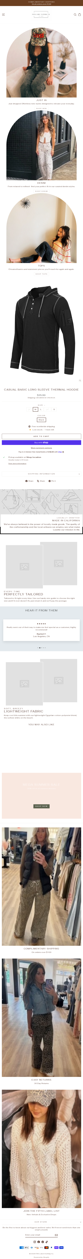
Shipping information (41, 474)
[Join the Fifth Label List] (41, 1149)
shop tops (41, 274)
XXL (47, 409)
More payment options (41, 448)
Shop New (41, 108)
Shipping (31, 398)
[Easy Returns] (41, 1018)
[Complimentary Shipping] (41, 886)
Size (41, 405)
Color (41, 416)
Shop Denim (41, 191)
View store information (17, 463)
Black (41, 420)
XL (29, 409)
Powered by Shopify (41, 1257)
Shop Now (41, 806)
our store (41, 1222)
